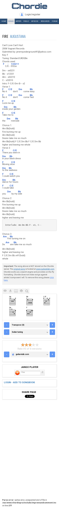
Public (26, 21)
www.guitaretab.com (45, 269)
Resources (45, 21)
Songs (10, 21)
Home (4, 21)
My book (34, 21)
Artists (18, 21)
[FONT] (10, 291)
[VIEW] (5, 291)
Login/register (32, 14)
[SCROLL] (16, 291)
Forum (54, 21)
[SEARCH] (26, 291)
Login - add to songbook (19, 382)
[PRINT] (21, 291)
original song (19, 269)
